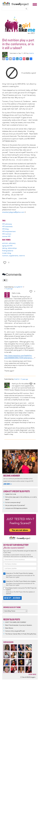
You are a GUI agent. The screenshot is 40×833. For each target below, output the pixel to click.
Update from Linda (10, 494)
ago (9, 289)
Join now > (7, 484)
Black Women (9, 628)
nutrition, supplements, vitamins (13, 256)
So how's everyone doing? (12, 502)
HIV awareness (7, 227)
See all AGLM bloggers (28, 677)
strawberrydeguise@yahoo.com (13, 212)
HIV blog (5, 229)
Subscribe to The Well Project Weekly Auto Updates (21, 581)
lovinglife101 (18, 287)
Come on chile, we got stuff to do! (15, 631)
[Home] (17, 4)
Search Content (26, 8)
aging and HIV (7, 246)
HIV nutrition (6, 234)
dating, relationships (9, 248)
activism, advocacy (8, 243)
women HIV (6, 236)
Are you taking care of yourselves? (15, 505)
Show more (32, 674)
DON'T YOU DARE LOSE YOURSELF (15, 622)
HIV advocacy (7, 224)
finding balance (7, 251)
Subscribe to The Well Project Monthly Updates (19, 573)
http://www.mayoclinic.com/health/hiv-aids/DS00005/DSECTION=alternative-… (19, 357)
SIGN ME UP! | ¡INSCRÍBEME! (12, 598)
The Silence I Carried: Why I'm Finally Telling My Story (20, 634)
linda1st (31, 53)
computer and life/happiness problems (16, 508)
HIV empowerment (9, 231)
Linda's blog (6, 253)
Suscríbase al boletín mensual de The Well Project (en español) (21, 589)
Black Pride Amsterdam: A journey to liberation (18, 625)
